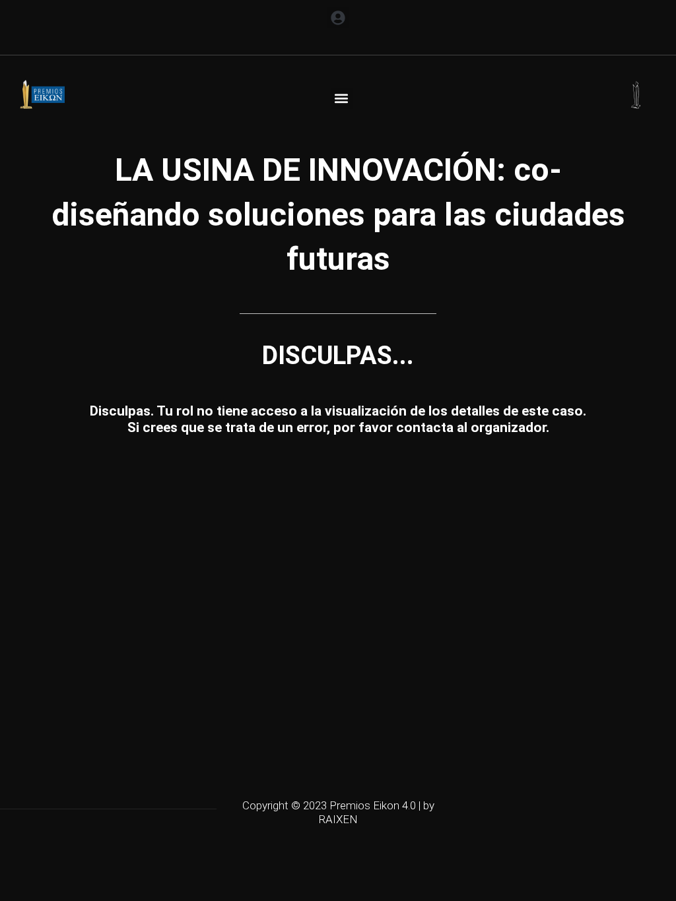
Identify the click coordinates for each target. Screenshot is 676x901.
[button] (338, 17)
